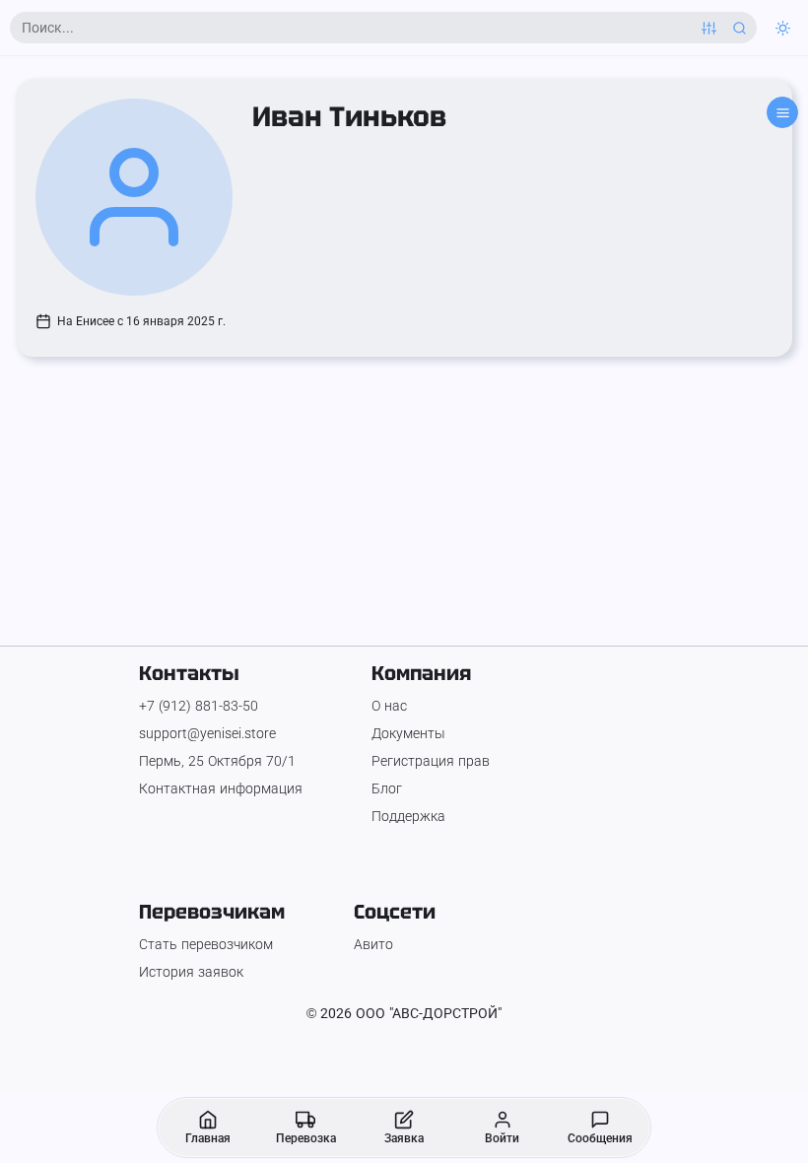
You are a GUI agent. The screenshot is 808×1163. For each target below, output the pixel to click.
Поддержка (408, 816)
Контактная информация (221, 788)
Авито (373, 944)
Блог (386, 788)
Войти (502, 1138)
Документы (408, 733)
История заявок (191, 972)
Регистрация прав (430, 761)
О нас (389, 706)
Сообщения (600, 1138)
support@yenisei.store (207, 733)
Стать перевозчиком (206, 944)
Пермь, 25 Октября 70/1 (217, 761)
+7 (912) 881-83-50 (198, 706)
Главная (208, 1138)
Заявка (404, 1138)
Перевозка (306, 1138)
